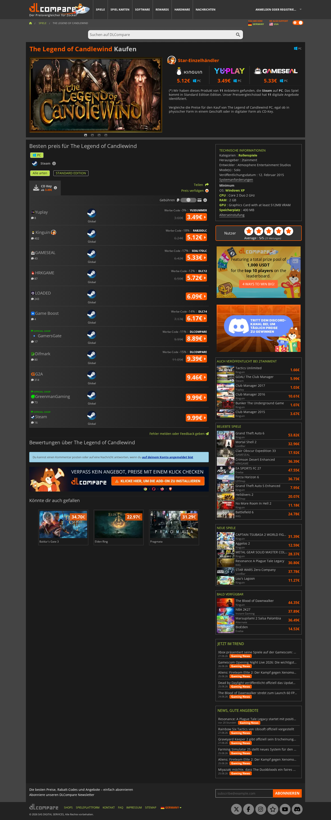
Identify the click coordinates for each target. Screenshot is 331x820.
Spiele (100, 9)
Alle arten (40, 173)
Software (142, 9)
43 (36, 258)
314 (36, 379)
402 (36, 238)
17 (36, 341)
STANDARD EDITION (71, 173)
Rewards (162, 9)
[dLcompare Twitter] (235, 809)
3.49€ (195, 217)
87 (36, 278)
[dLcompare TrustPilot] (271, 809)
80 (36, 359)
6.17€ (195, 318)
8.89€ (195, 338)
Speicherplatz (229, 210)
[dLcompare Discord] (296, 809)
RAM (223, 200)
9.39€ (195, 358)
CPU (222, 195)
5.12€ (195, 237)
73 (36, 402)
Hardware (182, 9)
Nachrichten (205, 9)
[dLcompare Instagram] (259, 809)
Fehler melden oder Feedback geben (178, 433)
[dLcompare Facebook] (247, 809)
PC (39, 155)
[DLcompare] (44, 806)
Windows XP (235, 190)
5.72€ (195, 278)
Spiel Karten (120, 9)
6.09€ (195, 296)
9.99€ (195, 397)
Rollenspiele (247, 155)
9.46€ (195, 377)
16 (36, 422)
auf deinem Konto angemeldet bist (167, 457)
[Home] (30, 23)
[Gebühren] (188, 200)
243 (36, 298)
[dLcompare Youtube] (284, 809)
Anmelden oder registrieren (277, 9)
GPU (222, 205)
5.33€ (195, 257)
